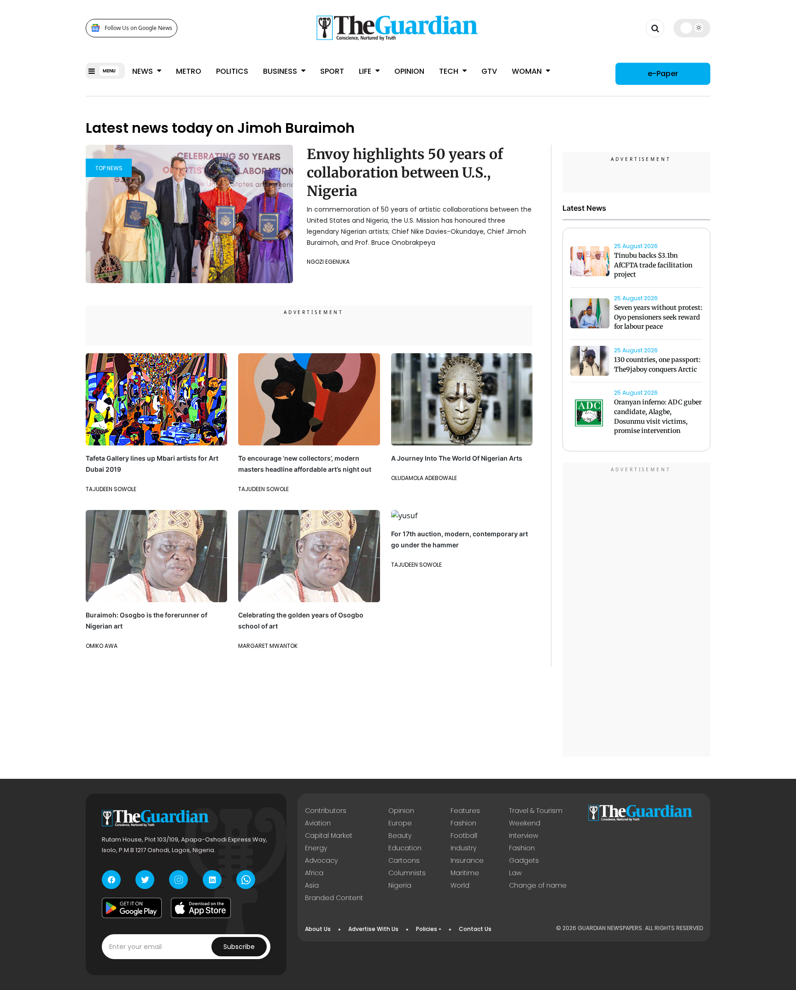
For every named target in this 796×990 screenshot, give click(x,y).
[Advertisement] (637, 611)
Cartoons (404, 860)
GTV (489, 71)
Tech (449, 71)
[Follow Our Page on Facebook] (111, 879)
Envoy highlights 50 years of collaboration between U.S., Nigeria (405, 172)
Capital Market (328, 835)
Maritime (465, 872)
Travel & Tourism (535, 810)
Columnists (407, 872)
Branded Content (334, 897)
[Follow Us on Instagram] (178, 879)
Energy (316, 848)
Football (464, 835)
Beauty (399, 835)
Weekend (524, 823)
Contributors (325, 810)
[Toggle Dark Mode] (692, 28)
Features (465, 810)
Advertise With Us (373, 929)
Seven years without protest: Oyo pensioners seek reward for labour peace (658, 317)
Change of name (538, 885)
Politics (232, 71)
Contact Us (475, 929)
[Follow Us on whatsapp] (245, 879)
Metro (188, 71)
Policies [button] (426, 929)
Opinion (409, 71)
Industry (463, 848)
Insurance (467, 860)
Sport (332, 71)
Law (515, 872)
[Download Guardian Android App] (132, 907)
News (143, 71)
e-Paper (663, 73)
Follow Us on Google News (138, 28)
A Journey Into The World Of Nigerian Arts (456, 458)
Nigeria (399, 885)
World (460, 885)
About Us (318, 929)
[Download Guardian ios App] (201, 907)
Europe (400, 823)
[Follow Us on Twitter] (144, 879)
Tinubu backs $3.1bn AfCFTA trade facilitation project (653, 265)
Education (404, 848)
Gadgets (524, 860)
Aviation (318, 823)
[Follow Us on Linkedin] (212, 879)
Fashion (463, 823)
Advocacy (321, 860)
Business (281, 71)
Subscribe (239, 946)
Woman (528, 71)
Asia (312, 885)
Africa (314, 872)
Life (366, 71)
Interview (523, 835)
